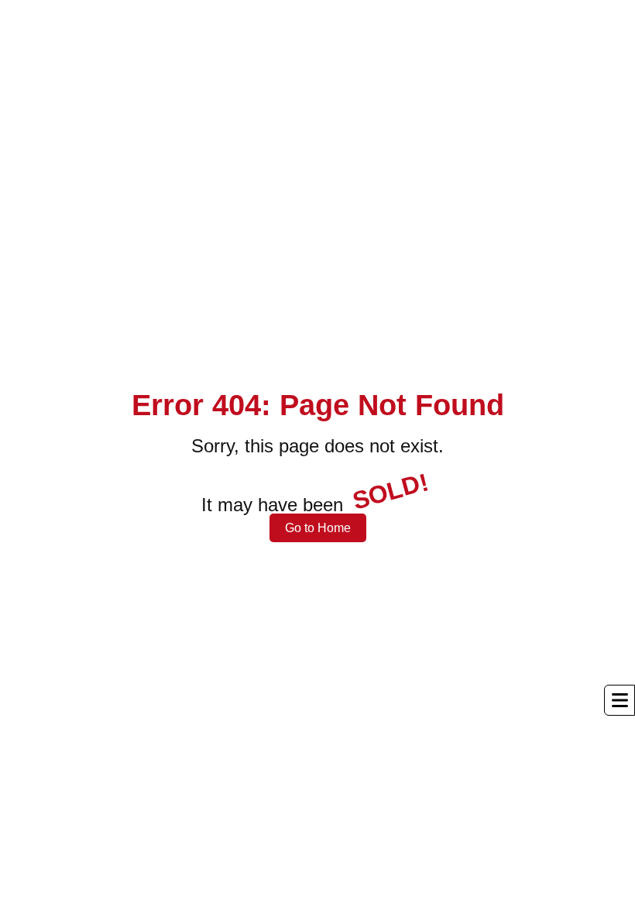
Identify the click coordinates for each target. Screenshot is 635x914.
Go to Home (318, 527)
